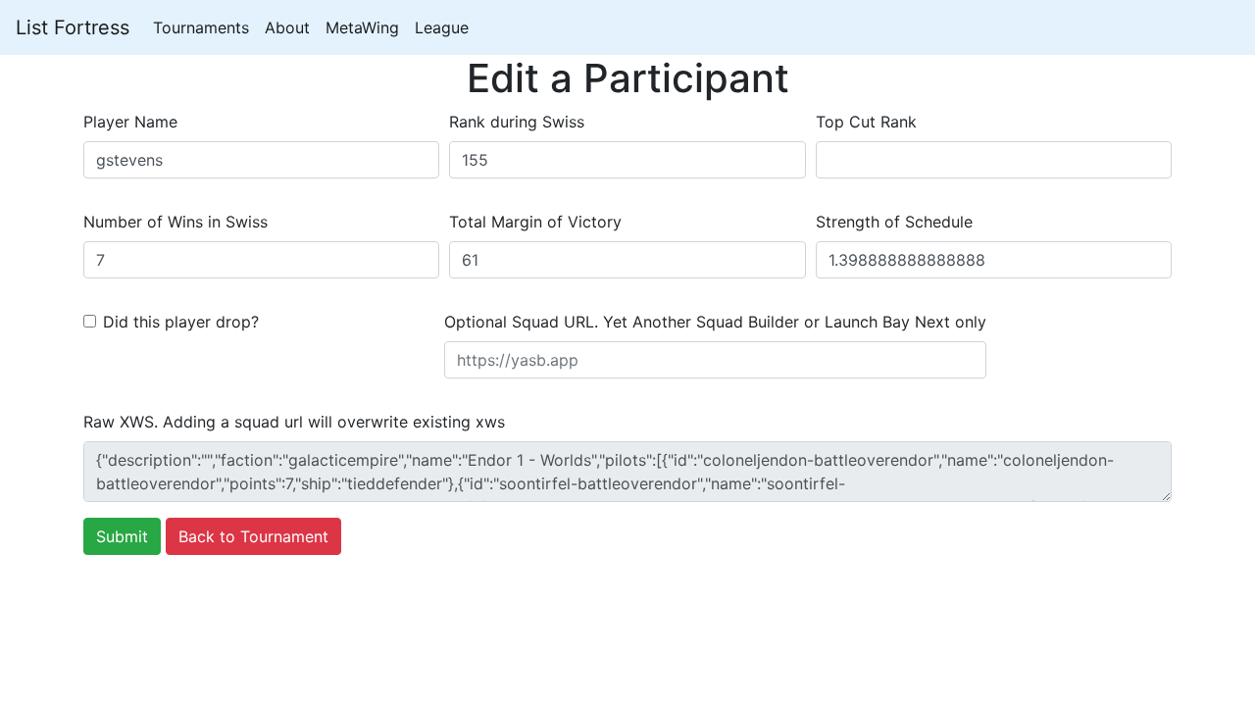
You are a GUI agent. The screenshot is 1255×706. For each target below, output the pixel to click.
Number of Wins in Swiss (175, 221)
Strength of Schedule (894, 221)
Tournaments (201, 27)
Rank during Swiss (516, 121)
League (442, 27)
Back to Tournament (253, 536)
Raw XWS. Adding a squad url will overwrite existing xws (294, 421)
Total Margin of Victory (535, 221)
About (287, 27)
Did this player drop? (181, 321)
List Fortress (72, 27)
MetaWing (362, 27)
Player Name (130, 121)
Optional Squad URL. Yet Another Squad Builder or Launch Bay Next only (715, 321)
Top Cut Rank (866, 121)
